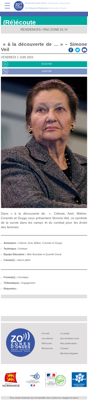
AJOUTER (47, 71)
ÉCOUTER (47, 64)
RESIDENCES (31, 29)
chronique (23, 277)
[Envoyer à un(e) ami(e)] (84, 49)
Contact (64, 348)
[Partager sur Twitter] (77, 49)
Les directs (47, 338)
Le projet (64, 333)
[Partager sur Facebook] (71, 49)
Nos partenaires (68, 343)
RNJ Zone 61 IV (55, 29)
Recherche (47, 348)
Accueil (45, 333)
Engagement (28, 283)
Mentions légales (69, 353)
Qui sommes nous (69, 338)
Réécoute (47, 343)
